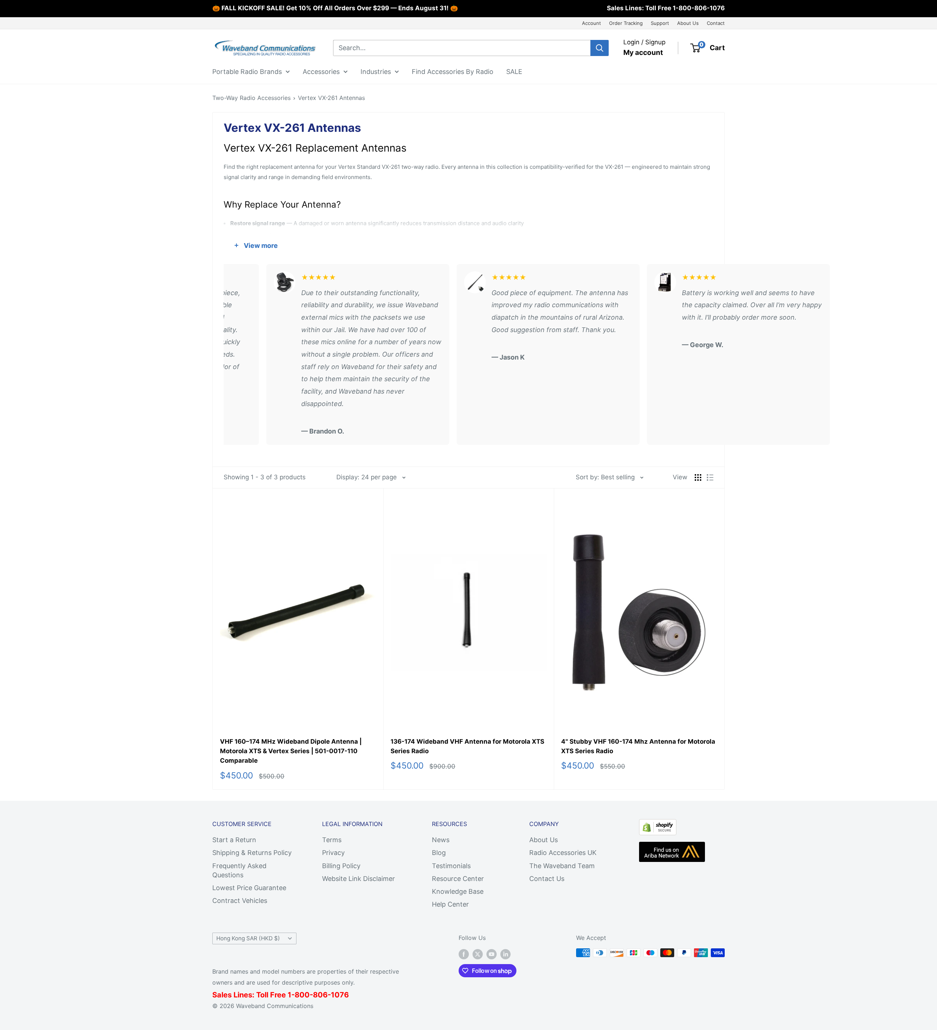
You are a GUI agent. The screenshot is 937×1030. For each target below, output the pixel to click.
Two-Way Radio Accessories (251, 97)
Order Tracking (626, 23)
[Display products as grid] (698, 477)
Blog (439, 852)
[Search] (599, 48)
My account (643, 52)
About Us (688, 23)
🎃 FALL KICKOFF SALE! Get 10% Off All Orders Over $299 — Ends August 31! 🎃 (335, 8)
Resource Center (458, 878)
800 (302, 994)
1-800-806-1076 (699, 8)
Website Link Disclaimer (358, 878)
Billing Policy (341, 866)
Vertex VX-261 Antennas (331, 97)
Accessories (321, 71)
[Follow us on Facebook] (464, 953)
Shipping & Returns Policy (252, 852)
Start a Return (234, 840)
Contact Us (546, 878)
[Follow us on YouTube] (491, 953)
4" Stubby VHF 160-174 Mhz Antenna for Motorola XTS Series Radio (638, 746)
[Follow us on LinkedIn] (505, 953)
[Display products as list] (710, 477)
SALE (514, 71)
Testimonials (451, 866)
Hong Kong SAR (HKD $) (248, 938)
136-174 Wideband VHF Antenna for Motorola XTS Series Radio (467, 746)
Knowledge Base (458, 891)
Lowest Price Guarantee (249, 888)
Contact (716, 23)
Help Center (450, 904)
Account (591, 23)
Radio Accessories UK (563, 852)
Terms (331, 840)
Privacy (333, 852)
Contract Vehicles (239, 900)
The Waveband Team (562, 866)
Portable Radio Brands (247, 71)
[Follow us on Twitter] (478, 953)
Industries (376, 71)
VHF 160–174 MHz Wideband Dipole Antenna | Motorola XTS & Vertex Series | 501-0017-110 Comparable (291, 751)
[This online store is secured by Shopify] (657, 825)
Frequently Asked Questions (239, 870)
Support (660, 23)
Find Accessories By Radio (452, 71)
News (440, 840)
